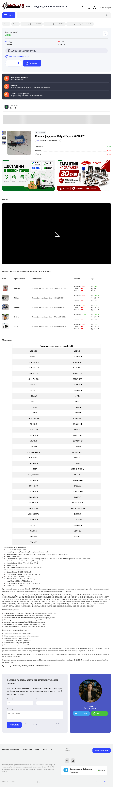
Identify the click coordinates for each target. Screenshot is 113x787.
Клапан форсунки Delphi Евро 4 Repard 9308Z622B (49, 288)
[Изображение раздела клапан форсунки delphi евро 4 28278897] (19, 143)
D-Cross (16, 317)
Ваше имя (39, 699)
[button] (89, 7)
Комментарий (10, 709)
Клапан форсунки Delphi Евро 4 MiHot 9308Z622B (49, 326)
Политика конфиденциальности (38, 782)
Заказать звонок (101, 750)
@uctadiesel (74, 772)
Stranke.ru (107, 782)
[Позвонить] (83, 7)
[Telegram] (67, 760)
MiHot (16, 298)
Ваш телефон (10, 699)
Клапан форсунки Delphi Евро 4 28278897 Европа (48, 307)
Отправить (14, 725)
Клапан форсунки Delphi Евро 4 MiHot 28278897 (48, 298)
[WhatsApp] (73, 760)
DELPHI (17, 307)
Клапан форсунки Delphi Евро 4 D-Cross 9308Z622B (49, 317)
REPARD (17, 288)
